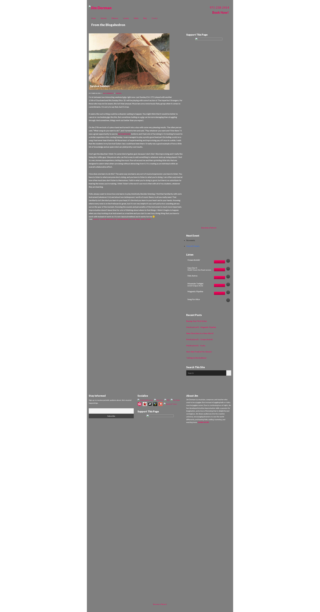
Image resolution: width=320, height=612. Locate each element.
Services (104, 18)
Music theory (146, 219)
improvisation (111, 219)
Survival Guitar (124, 134)
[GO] (228, 373)
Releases (115, 18)
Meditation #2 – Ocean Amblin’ (199, 339)
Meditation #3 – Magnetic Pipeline (201, 327)
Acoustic (96, 219)
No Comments (108, 93)
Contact (155, 18)
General (119, 93)
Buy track (219, 262)
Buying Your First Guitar (196, 321)
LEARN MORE (203, 422)
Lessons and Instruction (126, 219)
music (138, 219)
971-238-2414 (219, 7)
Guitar (102, 219)
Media (136, 18)
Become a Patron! (208, 227)
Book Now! (220, 12)
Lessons (126, 18)
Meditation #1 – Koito (195, 345)
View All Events (193, 246)
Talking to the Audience (196, 358)
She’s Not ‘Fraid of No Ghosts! (199, 351)
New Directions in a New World (199, 333)
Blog (145, 18)
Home (93, 18)
